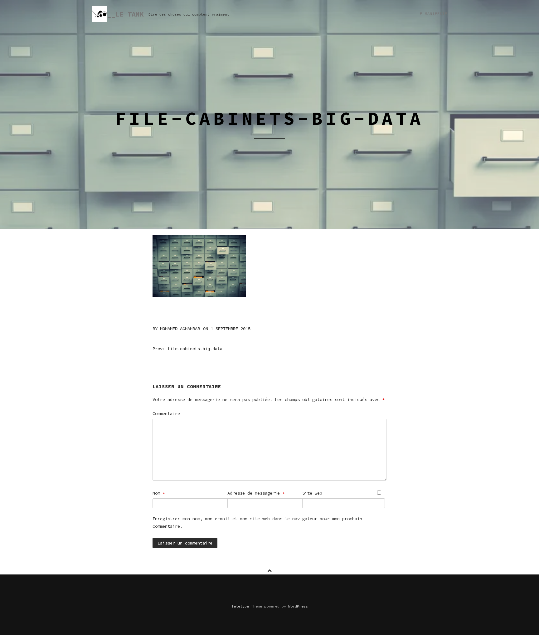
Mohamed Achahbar (180, 328)
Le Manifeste (432, 14)
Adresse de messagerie (256, 493)
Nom (159, 493)
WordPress (298, 606)
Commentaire (166, 413)
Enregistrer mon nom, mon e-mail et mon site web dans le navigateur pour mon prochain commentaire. (257, 522)
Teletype (240, 606)
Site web (312, 493)
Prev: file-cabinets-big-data (187, 348)
